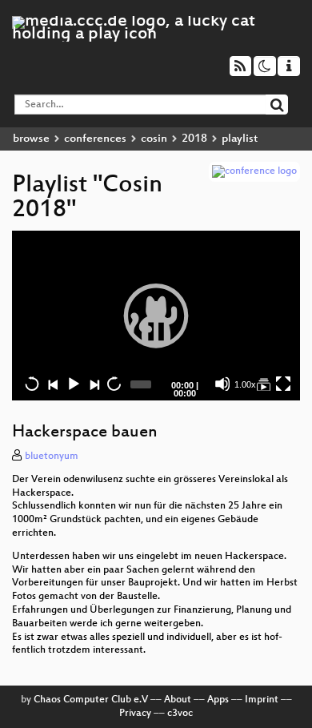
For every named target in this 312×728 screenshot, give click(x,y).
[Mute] (222, 383)
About (177, 700)
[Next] (93, 383)
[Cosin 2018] (263, 383)
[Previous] (53, 383)
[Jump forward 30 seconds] (113, 383)
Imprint (261, 700)
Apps (218, 700)
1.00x (245, 384)
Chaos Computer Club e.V (91, 700)
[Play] (156, 316)
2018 (194, 139)
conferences (95, 139)
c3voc (180, 713)
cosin (154, 139)
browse (31, 139)
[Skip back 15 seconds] (32, 383)
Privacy (135, 713)
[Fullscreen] (283, 383)
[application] (156, 316)
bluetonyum (51, 456)
